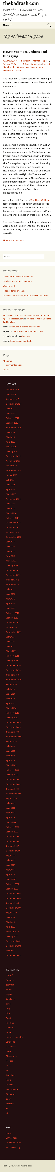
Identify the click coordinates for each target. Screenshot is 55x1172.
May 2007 (10, 869)
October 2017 (12, 399)
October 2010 (12, 674)
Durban (34, 64)
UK (7, 1113)
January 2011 (12, 660)
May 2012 (10, 598)
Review (9, 1084)
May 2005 (10, 950)
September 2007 (13, 850)
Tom (20, 70)
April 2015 (10, 489)
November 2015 (13, 460)
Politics (6, 64)
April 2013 (10, 556)
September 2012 (13, 584)
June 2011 (10, 641)
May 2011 (10, 646)
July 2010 (10, 689)
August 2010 (11, 684)
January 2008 (12, 831)
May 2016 (10, 437)
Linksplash (11, 1046)
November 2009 (13, 727)
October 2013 (12, 532)
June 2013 (10, 546)
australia (10, 984)
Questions (11, 1075)
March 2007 (11, 879)
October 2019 (12, 389)
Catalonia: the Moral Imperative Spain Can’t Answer (26, 295)
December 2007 (13, 836)
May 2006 (10, 922)
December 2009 (13, 722)
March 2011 (11, 651)
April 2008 (10, 817)
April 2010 (10, 703)
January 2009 (12, 774)
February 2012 (12, 613)
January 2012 (12, 617)
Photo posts (11, 1056)
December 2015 (13, 456)
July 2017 (10, 408)
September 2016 (13, 427)
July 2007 (10, 860)
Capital (9, 994)
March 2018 (11, 394)
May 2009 (10, 755)
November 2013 (13, 527)
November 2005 (13, 941)
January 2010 (12, 717)
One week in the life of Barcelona (18, 276)
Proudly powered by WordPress (17, 1165)
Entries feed (11, 1137)
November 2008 (13, 784)
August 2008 (11, 798)
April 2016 (10, 441)
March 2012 (11, 608)
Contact (6, 369)
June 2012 (10, 594)
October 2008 (12, 789)
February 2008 (12, 827)
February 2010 (12, 712)
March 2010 (11, 708)
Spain (16, 64)
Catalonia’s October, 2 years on (17, 281)
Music (8, 1051)
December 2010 (13, 665)
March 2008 (11, 822)
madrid (13, 67)
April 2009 (10, 760)
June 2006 (10, 917)
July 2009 (10, 746)
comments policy (14, 364)
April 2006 (10, 926)
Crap (8, 1008)
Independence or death (14, 290)
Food (8, 1018)
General (9, 1027)
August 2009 (11, 741)
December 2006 (13, 893)
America (10, 980)
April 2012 (10, 603)
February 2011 (12, 655)
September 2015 (13, 470)
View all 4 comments (15, 240)
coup (8, 1003)
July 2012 (10, 589)
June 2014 (10, 503)
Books (9, 989)
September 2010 (13, 679)
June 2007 (10, 865)
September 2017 (13, 403)
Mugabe (33, 67)
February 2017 (12, 418)
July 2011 (10, 636)
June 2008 (10, 808)
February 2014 (12, 518)
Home (8, 1032)
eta (39, 64)
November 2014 (13, 499)
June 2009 (10, 750)
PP (12, 64)
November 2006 (13, 898)
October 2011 (12, 627)
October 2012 (12, 579)
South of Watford (40, 200)
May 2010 (10, 698)
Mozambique (23, 67)
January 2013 (12, 565)
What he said (9, 286)
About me (25, 336)
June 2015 (10, 484)
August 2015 (11, 475)
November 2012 (13, 575)
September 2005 (13, 945)
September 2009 (13, 736)
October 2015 (12, 465)
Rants (8, 1079)
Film (8, 1013)
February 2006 (12, 931)
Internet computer (41, 60)
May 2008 (10, 812)
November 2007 (13, 841)
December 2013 (13, 522)
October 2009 (12, 731)
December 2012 (13, 570)
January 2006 (12, 936)
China (27, 64)
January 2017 (12, 422)
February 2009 (12, 770)
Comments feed (13, 1142)
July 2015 (10, 479)
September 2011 (13, 632)
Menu (6, 25)
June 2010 (10, 693)
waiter (41, 67)
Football (10, 1022)
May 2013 (10, 551)
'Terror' (9, 975)
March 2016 (11, 446)
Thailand (10, 1103)
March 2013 (11, 560)
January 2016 (12, 451)
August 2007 (11, 855)
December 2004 (13, 955)
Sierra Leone (12, 1089)
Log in (8, 1133)
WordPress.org (13, 1147)
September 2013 (13, 537)
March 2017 (11, 413)
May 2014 (10, 508)
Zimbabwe (8, 70)
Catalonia (27, 60)
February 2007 (12, 884)
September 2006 (13, 907)
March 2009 (11, 765)
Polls (8, 1065)
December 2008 (13, 779)
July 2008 (10, 803)
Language (10, 1041)
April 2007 (10, 874)
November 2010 (13, 670)
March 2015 (11, 494)
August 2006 (11, 912)
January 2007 (12, 888)
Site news (10, 1094)
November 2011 (13, 622)
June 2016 (10, 432)
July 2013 (10, 541)
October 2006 (12, 903)
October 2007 (12, 846)
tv (7, 1108)
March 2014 (11, 513)
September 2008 (13, 793)
